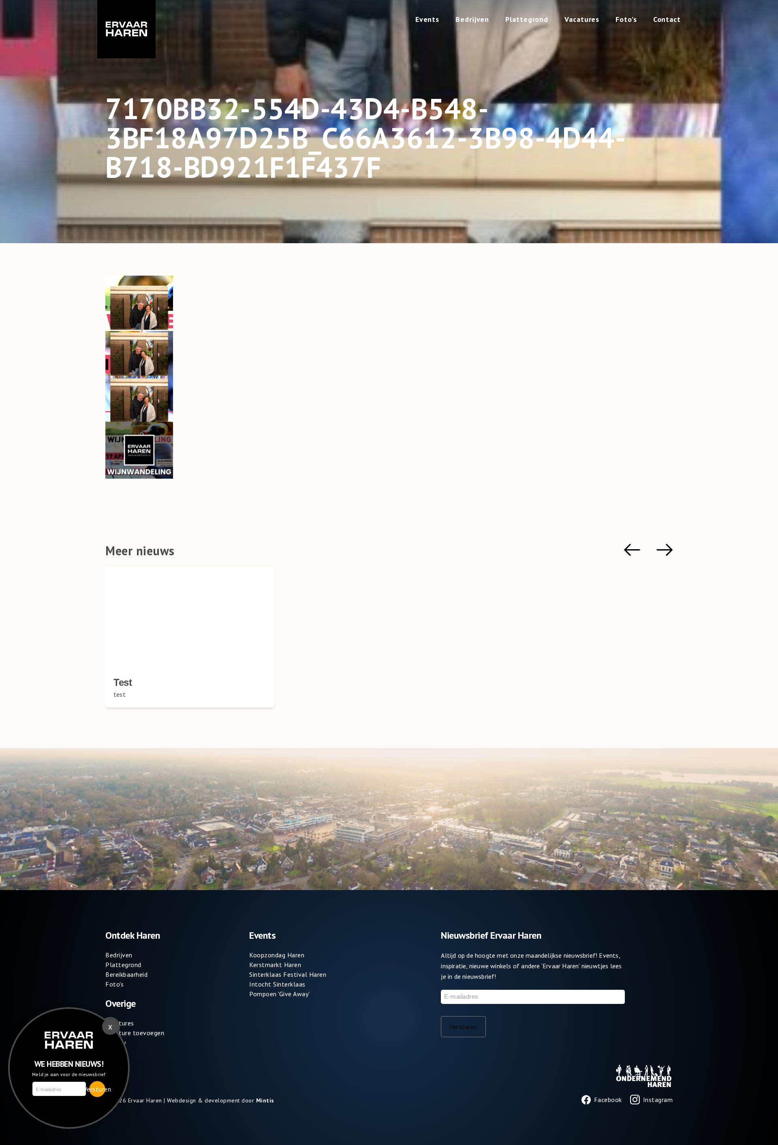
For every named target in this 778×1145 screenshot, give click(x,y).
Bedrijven (472, 19)
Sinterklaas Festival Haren (287, 974)
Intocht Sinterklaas (277, 984)
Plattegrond (526, 19)
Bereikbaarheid (126, 974)
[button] (632, 550)
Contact (667, 19)
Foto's (114, 984)
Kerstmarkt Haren (275, 965)
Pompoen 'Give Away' (279, 994)
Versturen (463, 1027)
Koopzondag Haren (276, 955)
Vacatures (581, 19)
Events (427, 19)
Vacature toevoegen (134, 1033)
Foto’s (626, 19)
